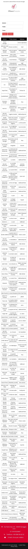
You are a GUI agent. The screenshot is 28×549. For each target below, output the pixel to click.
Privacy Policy (14, 546)
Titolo (3, 26)
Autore (4, 23)
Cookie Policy (22, 545)
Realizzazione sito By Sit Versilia (9, 545)
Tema (3, 30)
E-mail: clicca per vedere (15, 537)
